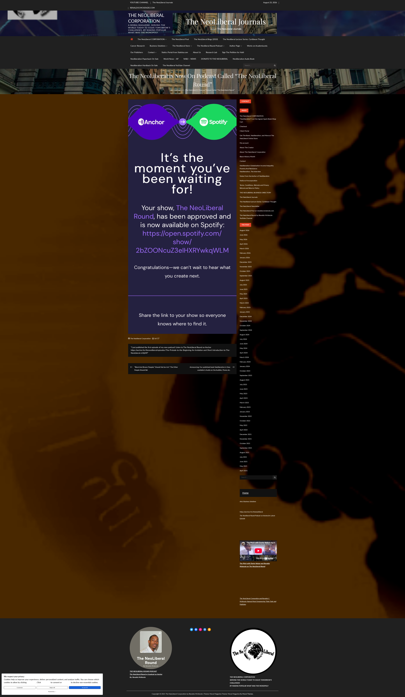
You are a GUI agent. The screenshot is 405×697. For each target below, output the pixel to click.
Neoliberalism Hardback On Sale (144, 66)
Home (245, 493)
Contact (151, 52)
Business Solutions (157, 46)
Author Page (235, 46)
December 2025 (246, 262)
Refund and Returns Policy (249, 188)
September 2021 (246, 448)
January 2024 (245, 366)
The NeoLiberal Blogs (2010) (206, 39)
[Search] (275, 65)
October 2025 (245, 271)
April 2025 (244, 298)
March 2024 (244, 357)
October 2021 (245, 443)
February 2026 (245, 253)
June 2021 (243, 461)
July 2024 (243, 339)
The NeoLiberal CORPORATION (151, 39)
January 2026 (245, 257)
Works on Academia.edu (257, 46)
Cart (241, 122)
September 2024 (246, 330)
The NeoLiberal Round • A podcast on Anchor (146, 674)
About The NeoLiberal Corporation (252, 152)
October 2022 (245, 421)
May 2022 (243, 425)
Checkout (243, 126)
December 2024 (246, 316)
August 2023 (244, 380)
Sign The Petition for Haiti (233, 52)
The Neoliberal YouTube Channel (176, 66)
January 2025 (245, 312)
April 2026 (244, 244)
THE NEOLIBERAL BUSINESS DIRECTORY (255, 193)
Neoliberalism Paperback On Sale (144, 59)
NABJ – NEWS (190, 59)
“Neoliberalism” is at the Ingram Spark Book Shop (258, 119)
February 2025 (245, 307)
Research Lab (211, 52)
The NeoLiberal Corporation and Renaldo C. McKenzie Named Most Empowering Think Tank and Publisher (258, 601)
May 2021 (243, 466)
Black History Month (247, 156)
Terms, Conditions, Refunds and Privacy (254, 185)
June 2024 (243, 344)
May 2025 (243, 294)
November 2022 (246, 416)
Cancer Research (137, 46)
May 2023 (243, 393)
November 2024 (246, 321)
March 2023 (244, 403)
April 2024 (244, 353)
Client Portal (244, 131)
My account (244, 143)
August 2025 (244, 280)
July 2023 (243, 384)
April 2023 (244, 398)
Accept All (85, 687)
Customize (20, 687)
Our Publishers (136, 52)
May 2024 (243, 348)
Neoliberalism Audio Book (243, 59)
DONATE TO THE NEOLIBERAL (214, 59)
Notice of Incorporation (248, 181)
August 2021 (244, 452)
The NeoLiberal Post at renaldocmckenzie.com (257, 211)
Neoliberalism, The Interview (250, 171)
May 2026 (243, 239)
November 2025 (246, 267)
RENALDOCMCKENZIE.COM (142, 8)
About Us (197, 52)
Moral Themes (247, 694)
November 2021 (246, 439)
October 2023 (245, 371)
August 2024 (244, 335)
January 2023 (245, 412)
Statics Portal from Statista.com (175, 52)
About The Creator (247, 147)
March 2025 (244, 303)
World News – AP (170, 59)
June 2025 (243, 289)
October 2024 (245, 325)
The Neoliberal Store (181, 46)
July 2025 (243, 285)
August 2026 (244, 230)
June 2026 (243, 235)
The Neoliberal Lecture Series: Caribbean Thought (244, 39)
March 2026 (244, 248)
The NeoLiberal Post (180, 39)
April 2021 (244, 471)
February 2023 (245, 407)
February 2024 (245, 362)
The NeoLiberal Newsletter (249, 206)
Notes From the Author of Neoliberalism (254, 176)
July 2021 (243, 457)
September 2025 (246, 276)
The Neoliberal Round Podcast (209, 46)
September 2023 (246, 375)
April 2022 (244, 430)
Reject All (52, 687)
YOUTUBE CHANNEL (139, 3)
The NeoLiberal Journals (163, 3)
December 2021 (246, 434)
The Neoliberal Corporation (140, 338)
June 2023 (243, 389)
